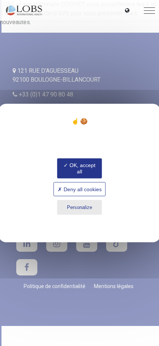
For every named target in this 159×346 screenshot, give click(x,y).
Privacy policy (79, 222)
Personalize (79, 207)
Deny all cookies (82, 189)
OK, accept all (81, 168)
